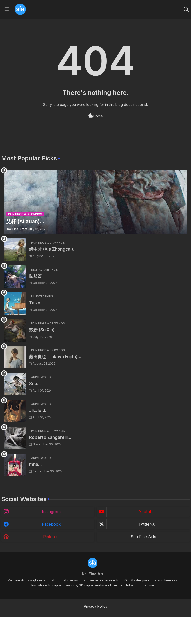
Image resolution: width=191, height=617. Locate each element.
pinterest (51, 536)
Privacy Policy (96, 606)
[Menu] (6, 9)
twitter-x (146, 524)
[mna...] (15, 465)
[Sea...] (15, 384)
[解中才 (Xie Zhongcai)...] (15, 249)
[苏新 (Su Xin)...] (15, 330)
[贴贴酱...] (15, 276)
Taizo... (36, 302)
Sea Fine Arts (143, 536)
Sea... (35, 383)
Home (98, 116)
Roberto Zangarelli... (50, 437)
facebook (51, 524)
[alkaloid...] (15, 411)
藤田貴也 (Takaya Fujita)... (55, 356)
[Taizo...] (15, 303)
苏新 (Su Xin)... (43, 329)
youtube (147, 511)
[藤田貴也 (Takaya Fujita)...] (15, 357)
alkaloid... (39, 410)
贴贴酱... (37, 276)
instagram (51, 511)
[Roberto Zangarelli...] (15, 438)
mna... (35, 464)
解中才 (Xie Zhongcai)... (53, 249)
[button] (186, 9)
